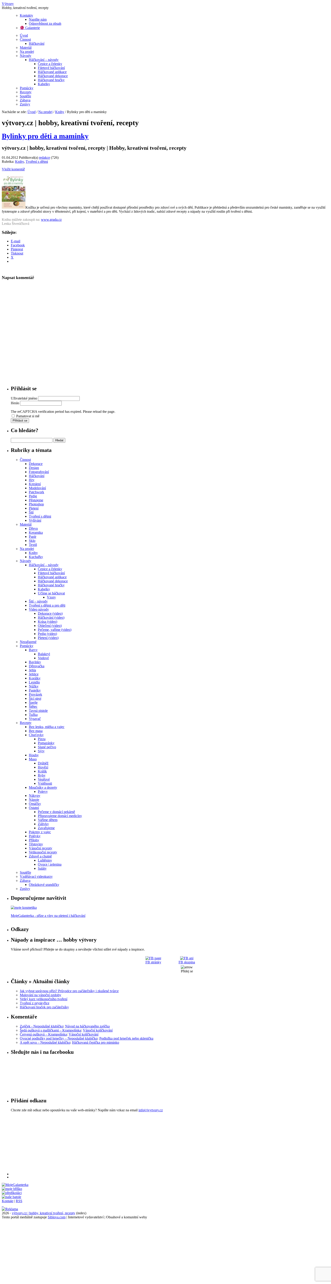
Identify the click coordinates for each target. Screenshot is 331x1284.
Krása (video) (47, 621)
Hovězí (43, 767)
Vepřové (44, 779)
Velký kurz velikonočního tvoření (43, 999)
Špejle (33, 702)
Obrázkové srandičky (44, 885)
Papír (32, 536)
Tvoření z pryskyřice (34, 1003)
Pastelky (35, 690)
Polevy (43, 791)
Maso (33, 759)
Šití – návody (38, 601)
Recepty (26, 92)
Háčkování (36, 43)
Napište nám (38, 19)
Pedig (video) (47, 634)
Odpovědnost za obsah (45, 23)
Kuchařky (36, 557)
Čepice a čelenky (50, 64)
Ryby (41, 775)
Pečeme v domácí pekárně (56, 812)
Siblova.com (57, 1217)
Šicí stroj (35, 698)
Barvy (33, 650)
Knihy (59, 112)
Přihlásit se (20, 420)
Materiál (26, 47)
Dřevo (33, 528)
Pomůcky (26, 88)
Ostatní (34, 808)
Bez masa (36, 731)
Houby (34, 755)
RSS (19, 1201)
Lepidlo (34, 682)
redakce (44, 157)
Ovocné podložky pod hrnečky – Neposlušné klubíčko (58, 1038)
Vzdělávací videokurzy (36, 876)
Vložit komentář (13, 169)
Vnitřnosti (45, 783)
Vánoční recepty (40, 848)
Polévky (35, 836)
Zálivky (43, 824)
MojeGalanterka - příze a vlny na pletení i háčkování (48, 916)
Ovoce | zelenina (49, 864)
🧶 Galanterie (30, 28)
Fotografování (39, 472)
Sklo (32, 541)
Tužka (33, 715)
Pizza (41, 739)
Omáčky (35, 804)
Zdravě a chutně (40, 856)
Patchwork (36, 492)
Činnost (25, 39)
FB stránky (153, 962)
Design (34, 468)
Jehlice (34, 674)
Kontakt (7, 1201)
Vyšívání (35, 520)
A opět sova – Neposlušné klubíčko (45, 1042)
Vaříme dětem (47, 820)
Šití (31, 512)
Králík (42, 771)
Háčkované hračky (51, 80)
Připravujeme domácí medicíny (60, 816)
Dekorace (36, 464)
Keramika (36, 532)
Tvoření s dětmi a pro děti (47, 605)
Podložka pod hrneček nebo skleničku (126, 1038)
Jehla (32, 670)
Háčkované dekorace (53, 76)
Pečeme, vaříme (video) (54, 630)
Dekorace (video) (50, 613)
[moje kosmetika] (24, 907)
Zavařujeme (46, 828)
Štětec (33, 706)
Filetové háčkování (51, 68)
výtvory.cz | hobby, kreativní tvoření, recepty (43, 1213)
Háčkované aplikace (52, 72)
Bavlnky (35, 662)
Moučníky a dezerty (43, 787)
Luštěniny (45, 860)
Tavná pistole (38, 710)
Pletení (34, 508)
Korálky (35, 678)
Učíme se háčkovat (51, 593)
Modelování (37, 488)
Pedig (33, 496)
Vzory (51, 597)
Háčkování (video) (51, 617)
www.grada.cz (51, 219)
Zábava (25, 100)
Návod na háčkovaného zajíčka (87, 1026)
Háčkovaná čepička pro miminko (95, 1042)
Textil (33, 545)
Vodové (43, 658)
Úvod (24, 35)
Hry (31, 480)
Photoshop (36, 504)
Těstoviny (36, 844)
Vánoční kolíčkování (98, 1030)
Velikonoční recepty (43, 852)
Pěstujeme (36, 500)
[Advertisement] (146, 1143)
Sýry (41, 751)
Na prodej (27, 52)
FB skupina (187, 962)
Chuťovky (36, 735)
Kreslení (35, 484)
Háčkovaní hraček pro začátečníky (44, 1007)
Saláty (42, 868)
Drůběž (43, 763)
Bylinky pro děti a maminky (45, 136)
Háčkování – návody (44, 60)
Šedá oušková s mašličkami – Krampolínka (50, 1030)
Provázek (35, 694)
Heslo (15, 403)
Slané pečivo (47, 747)
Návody (25, 56)
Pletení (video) (48, 638)
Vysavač (35, 719)
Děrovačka (36, 666)
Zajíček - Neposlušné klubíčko (41, 1026)
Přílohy (34, 840)
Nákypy (34, 795)
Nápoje (34, 800)
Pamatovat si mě (27, 416)
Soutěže (25, 96)
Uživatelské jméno (24, 398)
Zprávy (25, 104)
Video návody (39, 609)
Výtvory (8, 4)
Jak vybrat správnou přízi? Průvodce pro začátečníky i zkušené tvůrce (69, 991)
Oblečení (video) (50, 625)
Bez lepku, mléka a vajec (46, 727)
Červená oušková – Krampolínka (43, 1034)
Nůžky (34, 686)
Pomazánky (46, 743)
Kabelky (44, 84)
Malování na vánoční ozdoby (40, 995)
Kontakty (26, 15)
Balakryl (44, 654)
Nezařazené (28, 642)
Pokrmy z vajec (40, 832)
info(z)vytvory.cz (150, 1110)
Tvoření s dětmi (37, 161)
